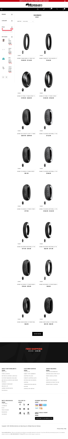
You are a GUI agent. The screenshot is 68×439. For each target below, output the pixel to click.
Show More (37, 334)
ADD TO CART (55, 63)
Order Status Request (51, 380)
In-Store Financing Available (9, 377)
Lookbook (4, 405)
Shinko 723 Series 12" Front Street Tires (26, 209)
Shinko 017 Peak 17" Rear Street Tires (26, 96)
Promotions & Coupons (52, 384)
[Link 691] (3, 49)
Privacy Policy (60, 428)
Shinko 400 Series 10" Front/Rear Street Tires (48, 284)
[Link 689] (3, 40)
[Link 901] (20, 404)
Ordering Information (52, 371)
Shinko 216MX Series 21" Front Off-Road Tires (26, 58)
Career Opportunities (7, 388)
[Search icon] (56, 9)
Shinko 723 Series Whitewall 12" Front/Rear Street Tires (48, 209)
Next (34, 52)
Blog (3, 407)
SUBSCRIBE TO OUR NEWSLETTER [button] (44, 418)
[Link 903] (28, 404)
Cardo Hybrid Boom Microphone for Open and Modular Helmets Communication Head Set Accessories (10, 68)
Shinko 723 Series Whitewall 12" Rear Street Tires (48, 133)
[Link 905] (24, 409)
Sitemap (38, 426)
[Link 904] (20, 409)
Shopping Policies (28, 375)
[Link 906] (28, 409)
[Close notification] (65, 1)
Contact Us (27, 371)
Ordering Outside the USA (52, 382)
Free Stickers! (5, 409)
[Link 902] (24, 404)
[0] (50, 9)
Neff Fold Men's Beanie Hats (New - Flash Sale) (10, 59)
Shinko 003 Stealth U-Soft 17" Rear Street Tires (26, 133)
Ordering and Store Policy (53, 373)
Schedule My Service (29, 388)
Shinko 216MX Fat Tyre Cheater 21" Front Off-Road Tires (48, 58)
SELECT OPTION (32, 63)
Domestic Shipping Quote (30, 377)
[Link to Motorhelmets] (34, 4)
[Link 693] (3, 58)
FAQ (47, 377)
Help (65, 428)
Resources (4, 412)
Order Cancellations (51, 375)
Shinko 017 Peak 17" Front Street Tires (48, 96)
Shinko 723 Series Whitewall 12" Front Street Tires (48, 171)
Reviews (26, 386)
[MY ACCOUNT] (37, 9)
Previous (19, 52)
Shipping (26, 382)
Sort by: (19, 21)
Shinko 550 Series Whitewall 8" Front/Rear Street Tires (48, 246)
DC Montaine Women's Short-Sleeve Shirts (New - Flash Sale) (10, 41)
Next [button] (6, 77)
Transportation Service (30, 384)
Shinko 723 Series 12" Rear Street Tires (26, 171)
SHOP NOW (46, 1)
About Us (4, 371)
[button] (63, 9)
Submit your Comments (30, 373)
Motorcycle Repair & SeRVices (9, 375)
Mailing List (5, 386)
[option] (7, 43)
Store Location (6, 373)
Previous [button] (3, 77)
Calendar (4, 414)
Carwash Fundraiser (7, 384)
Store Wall (5, 403)
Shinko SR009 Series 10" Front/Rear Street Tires (26, 322)
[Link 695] (3, 68)
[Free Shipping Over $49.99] (34, 349)
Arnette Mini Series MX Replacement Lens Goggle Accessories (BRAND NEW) (10, 50)
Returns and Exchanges (30, 380)
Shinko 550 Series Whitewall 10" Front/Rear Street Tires (26, 246)
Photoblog (5, 390)
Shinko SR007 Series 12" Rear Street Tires (48, 322)
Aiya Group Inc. (24, 426)
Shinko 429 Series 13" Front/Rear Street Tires (26, 284)
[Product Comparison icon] (44, 9)
